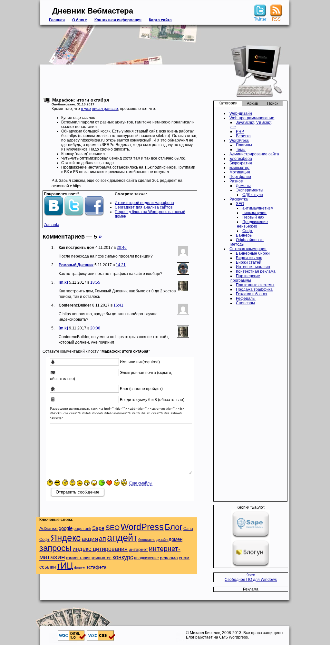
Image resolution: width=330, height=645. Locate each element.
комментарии (78, 558)
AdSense (48, 528)
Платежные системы (255, 285)
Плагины (244, 145)
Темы (241, 149)
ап (102, 538)
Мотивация (239, 172)
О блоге (79, 20)
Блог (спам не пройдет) (141, 389)
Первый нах (253, 217)
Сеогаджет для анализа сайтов (143, 207)
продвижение (146, 558)
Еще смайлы (140, 483)
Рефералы (246, 298)
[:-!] (101, 482)
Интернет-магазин (253, 267)
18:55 (95, 282)
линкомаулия (254, 212)
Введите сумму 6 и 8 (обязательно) (152, 399)
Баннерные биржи (253, 253)
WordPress (239, 140)
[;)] (72, 482)
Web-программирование (251, 118)
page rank (82, 528)
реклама (169, 557)
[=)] (50, 482)
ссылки (47, 567)
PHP (240, 131)
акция (90, 538)
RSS (276, 19)
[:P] (79, 483)
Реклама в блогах (251, 294)
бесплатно (146, 540)
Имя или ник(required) (140, 362)
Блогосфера (240, 158)
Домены (243, 185)
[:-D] (86, 483)
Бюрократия (240, 163)
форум (79, 567)
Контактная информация (117, 20)
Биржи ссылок (249, 258)
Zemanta (51, 224)
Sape (98, 528)
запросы (55, 548)
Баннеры (244, 235)
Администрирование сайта (254, 154)
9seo (251, 575)
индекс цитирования (100, 549)
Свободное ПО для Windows (251, 579)
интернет (138, 549)
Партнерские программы (245, 278)
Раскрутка (238, 199)
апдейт (122, 537)
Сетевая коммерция (248, 249)
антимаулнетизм (257, 208)
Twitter (260, 19)
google (66, 528)
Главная (57, 20)
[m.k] (63, 282)
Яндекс (66, 538)
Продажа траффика (254, 289)
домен (175, 539)
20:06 (95, 328)
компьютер (239, 167)
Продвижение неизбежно (252, 224)
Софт (247, 231)
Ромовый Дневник (76, 265)
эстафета (96, 567)
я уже (86, 108)
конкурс (122, 557)
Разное (236, 181)
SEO (240, 203)
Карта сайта (160, 20)
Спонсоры (245, 303)
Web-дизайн (240, 113)
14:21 (121, 265)
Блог (173, 527)
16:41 (118, 305)
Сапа (188, 528)
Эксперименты (249, 190)
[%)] (116, 482)
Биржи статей (248, 262)
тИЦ (65, 566)
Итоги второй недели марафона (144, 202)
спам (184, 557)
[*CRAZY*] (124, 481)
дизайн (162, 540)
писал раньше (105, 108)
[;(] (65, 482)
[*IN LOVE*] (109, 483)
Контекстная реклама (256, 271)
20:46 (122, 247)
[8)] (57, 482)
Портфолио (240, 176)
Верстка (243, 136)
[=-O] (94, 483)
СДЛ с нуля (252, 194)
